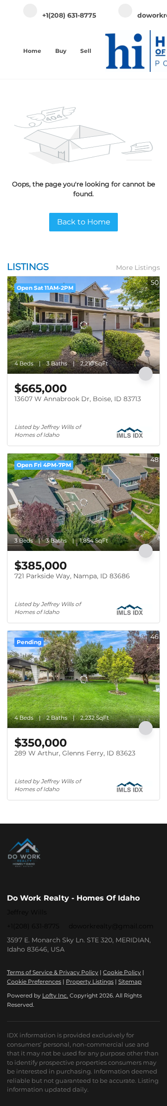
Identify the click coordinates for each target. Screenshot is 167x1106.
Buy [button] (60, 50)
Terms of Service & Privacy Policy (52, 972)
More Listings (138, 267)
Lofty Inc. (55, 995)
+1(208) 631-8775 (33, 926)
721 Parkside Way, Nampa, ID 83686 (72, 576)
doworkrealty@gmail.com (111, 926)
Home (32, 50)
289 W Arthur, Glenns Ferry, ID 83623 (74, 753)
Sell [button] (85, 50)
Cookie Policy (122, 972)
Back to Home (83, 221)
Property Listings (90, 981)
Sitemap (129, 981)
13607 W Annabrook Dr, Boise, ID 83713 (77, 399)
